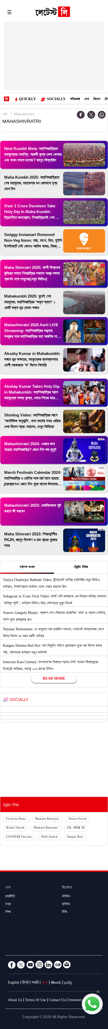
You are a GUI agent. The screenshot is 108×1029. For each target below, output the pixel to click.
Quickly (27, 99)
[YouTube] (30, 965)
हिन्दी (25, 983)
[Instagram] (39, 965)
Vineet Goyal (77, 819)
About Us (15, 1000)
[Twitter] (91, 115)
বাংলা (45, 983)
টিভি (64, 912)
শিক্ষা (8, 912)
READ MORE (54, 679)
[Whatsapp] (102, 115)
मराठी (35, 983)
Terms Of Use (35, 1000)
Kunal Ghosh (15, 828)
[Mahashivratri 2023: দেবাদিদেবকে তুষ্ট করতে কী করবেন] (84, 512)
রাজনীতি (10, 897)
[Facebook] (81, 115)
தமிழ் (68, 983)
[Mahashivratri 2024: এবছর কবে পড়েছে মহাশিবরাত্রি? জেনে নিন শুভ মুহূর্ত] (84, 450)
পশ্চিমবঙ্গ (75, 99)
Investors (75, 1000)
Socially (56, 99)
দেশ (86, 99)
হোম (4, 115)
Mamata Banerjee (47, 819)
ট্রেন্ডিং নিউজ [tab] (81, 567)
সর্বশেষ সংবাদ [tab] (27, 567)
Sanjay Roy (75, 837)
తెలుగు (56, 983)
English (13, 983)
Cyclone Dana (16, 819)
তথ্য (8, 904)
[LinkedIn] (48, 965)
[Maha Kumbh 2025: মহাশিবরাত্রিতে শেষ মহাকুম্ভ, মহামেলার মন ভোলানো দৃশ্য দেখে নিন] (84, 184)
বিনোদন (67, 888)
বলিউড (66, 897)
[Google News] (58, 965)
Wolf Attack (49, 837)
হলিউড (66, 904)
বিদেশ (96, 99)
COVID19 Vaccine (19, 837)
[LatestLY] (52, 13)
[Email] (67, 965)
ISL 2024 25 (76, 828)
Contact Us (57, 1000)
